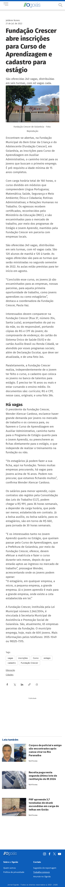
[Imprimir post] (36, 684)
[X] (54, 854)
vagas (10, 658)
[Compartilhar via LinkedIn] (22, 684)
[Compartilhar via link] (29, 684)
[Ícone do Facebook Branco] (49, 854)
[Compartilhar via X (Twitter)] (14, 684)
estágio (47, 658)
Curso (36, 658)
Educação (10, 670)
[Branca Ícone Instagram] (44, 854)
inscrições (23, 658)
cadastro (12, 663)
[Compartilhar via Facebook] (7, 684)
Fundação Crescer (29, 663)
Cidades (9, 675)
